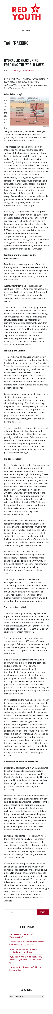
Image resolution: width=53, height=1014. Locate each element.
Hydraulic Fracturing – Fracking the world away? (24, 62)
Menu (28, 30)
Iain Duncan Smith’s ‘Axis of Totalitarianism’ (20, 935)
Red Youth (31, 70)
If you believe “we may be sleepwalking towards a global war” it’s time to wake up (26, 960)
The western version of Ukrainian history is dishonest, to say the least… (26, 943)
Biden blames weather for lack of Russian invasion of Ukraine (23, 950)
